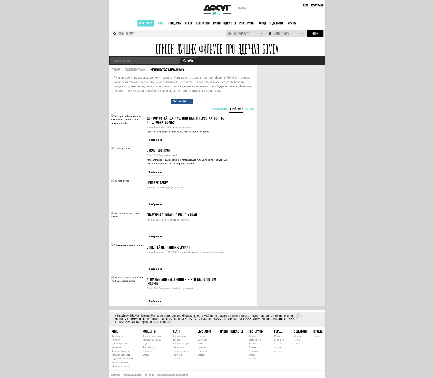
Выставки (203, 23)
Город (262, 23)
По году (249, 108)
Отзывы (253, 347)
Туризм (291, 23)
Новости (253, 358)
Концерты (175, 23)
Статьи (146, 354)
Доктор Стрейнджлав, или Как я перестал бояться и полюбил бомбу (186, 120)
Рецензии (254, 351)
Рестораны (246, 23)
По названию (219, 108)
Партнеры (149, 374)
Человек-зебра (158, 183)
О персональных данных (153, 322)
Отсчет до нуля (159, 150)
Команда (115, 374)
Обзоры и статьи (120, 365)
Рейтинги (116, 339)
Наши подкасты (224, 23)
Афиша (297, 336)
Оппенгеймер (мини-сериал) (168, 247)
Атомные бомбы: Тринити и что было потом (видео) (181, 281)
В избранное (155, 139)
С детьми (276, 23)
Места (277, 336)
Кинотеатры (118, 336)
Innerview (146, 23)
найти (190, 60)
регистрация (317, 5)
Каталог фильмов (121, 351)
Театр (189, 23)
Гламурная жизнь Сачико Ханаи (172, 215)
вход (305, 5)
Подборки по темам (122, 358)
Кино (161, 23)
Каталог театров (181, 343)
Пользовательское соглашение (172, 374)
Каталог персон (120, 362)
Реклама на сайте (132, 374)
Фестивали (148, 347)
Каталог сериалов (121, 354)
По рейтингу (236, 108)
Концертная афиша (153, 336)
